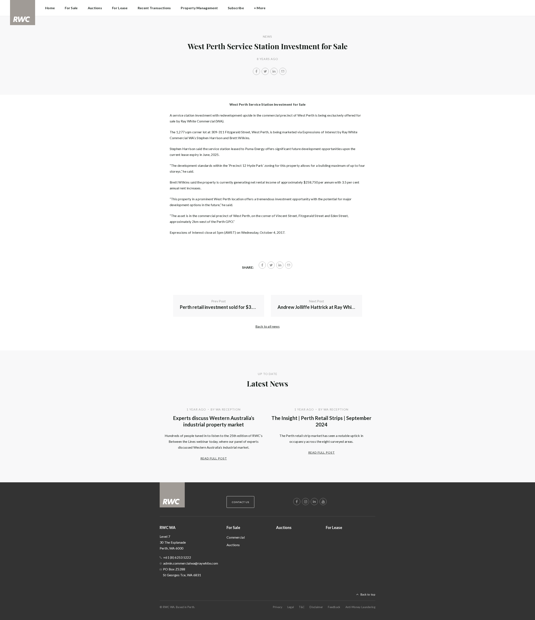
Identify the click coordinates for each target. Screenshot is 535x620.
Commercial (236, 537)
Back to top (367, 594)
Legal (290, 607)
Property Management (199, 8)
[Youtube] (323, 501)
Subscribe (236, 8)
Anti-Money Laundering (360, 607)
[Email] (282, 71)
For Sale (233, 527)
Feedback (334, 607)
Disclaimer (316, 607)
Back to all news (267, 326)
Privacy (277, 607)
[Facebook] (256, 71)
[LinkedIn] (274, 71)
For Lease (120, 8)
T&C (301, 607)
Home (50, 8)
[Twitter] (265, 71)
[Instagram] (305, 501)
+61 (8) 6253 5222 (177, 557)
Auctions (95, 8)
